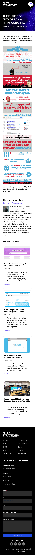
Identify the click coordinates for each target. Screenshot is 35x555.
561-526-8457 (7, 476)
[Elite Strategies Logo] (10, 3)
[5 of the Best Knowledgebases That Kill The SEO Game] (17, 267)
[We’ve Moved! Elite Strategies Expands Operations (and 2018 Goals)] (17, 401)
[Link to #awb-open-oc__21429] (30, 4)
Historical (24, 26)
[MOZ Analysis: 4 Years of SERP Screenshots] (17, 357)
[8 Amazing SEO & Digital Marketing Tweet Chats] (17, 313)
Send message (18, 535)
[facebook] (11, 543)
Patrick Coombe (12, 203)
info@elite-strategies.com (10, 484)
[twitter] (15, 543)
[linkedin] (23, 543)
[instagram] (19, 543)
